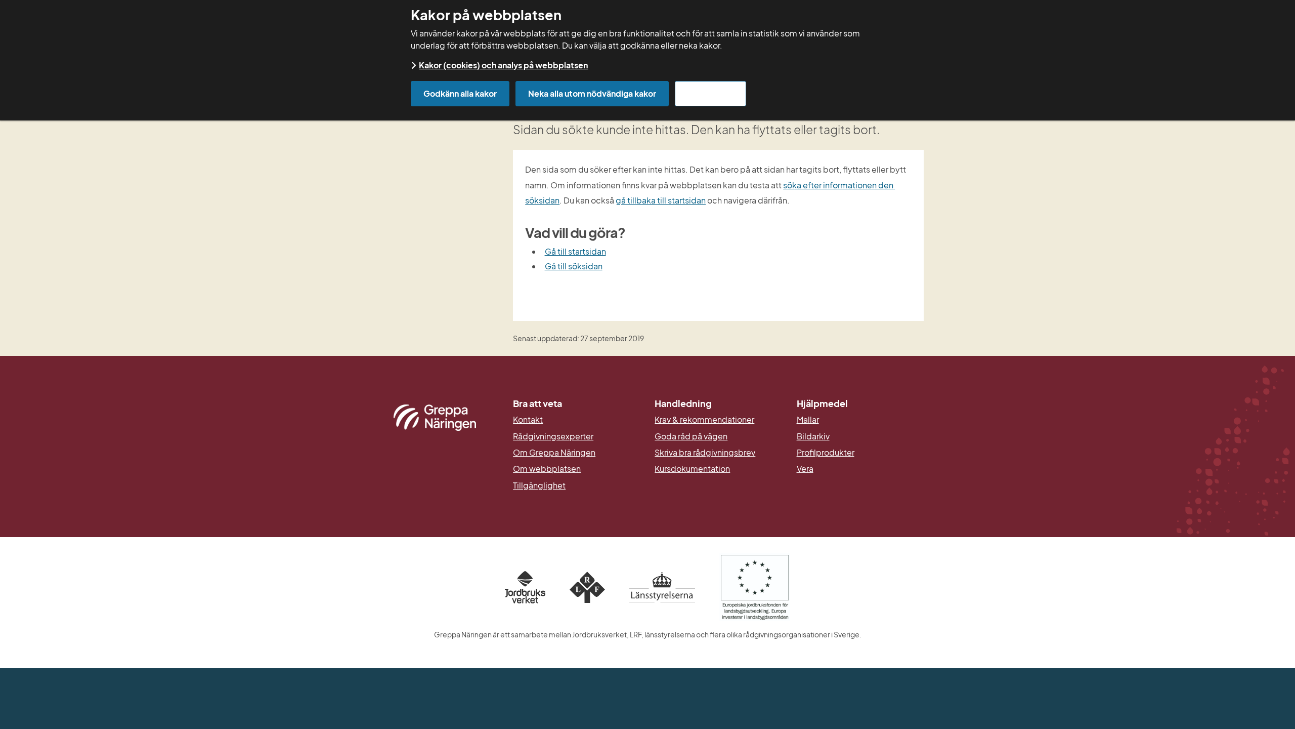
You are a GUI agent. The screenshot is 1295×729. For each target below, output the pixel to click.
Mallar (808, 420)
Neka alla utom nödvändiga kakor (592, 93)
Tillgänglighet (539, 485)
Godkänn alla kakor (460, 93)
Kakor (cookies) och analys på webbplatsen (503, 65)
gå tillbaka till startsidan (661, 200)
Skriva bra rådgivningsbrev (705, 453)
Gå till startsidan (575, 251)
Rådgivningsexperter (553, 436)
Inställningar (710, 93)
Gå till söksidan (573, 266)
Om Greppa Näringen (554, 453)
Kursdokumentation (692, 469)
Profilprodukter (825, 453)
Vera (805, 469)
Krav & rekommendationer (704, 420)
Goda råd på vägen (691, 436)
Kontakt (528, 420)
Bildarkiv (860, 436)
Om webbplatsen (547, 469)
